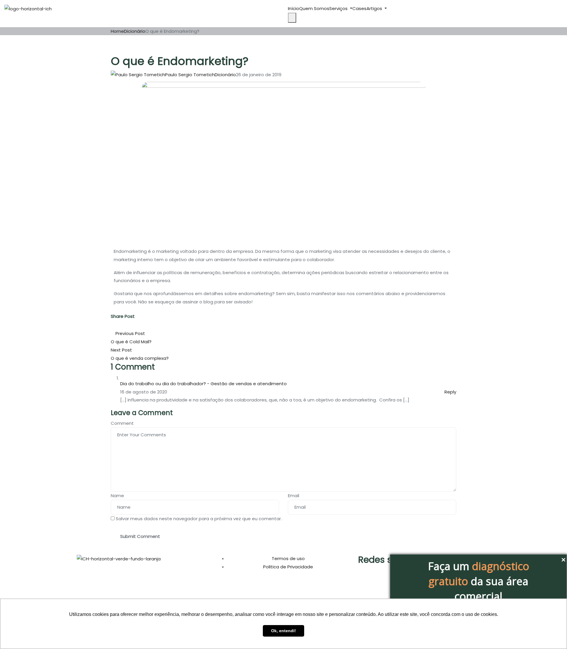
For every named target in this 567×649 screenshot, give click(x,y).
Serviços (339, 8)
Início (293, 8)
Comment (122, 423)
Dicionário (134, 31)
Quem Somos (314, 8)
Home (117, 31)
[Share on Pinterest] (123, 325)
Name (117, 495)
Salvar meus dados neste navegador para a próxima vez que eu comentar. (199, 518)
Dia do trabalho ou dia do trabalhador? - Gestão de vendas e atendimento (203, 383)
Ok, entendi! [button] (283, 630)
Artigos (374, 8)
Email (293, 495)
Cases (359, 8)
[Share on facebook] (113, 325)
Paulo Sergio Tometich (190, 74)
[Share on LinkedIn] (119, 325)
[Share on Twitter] (116, 325)
